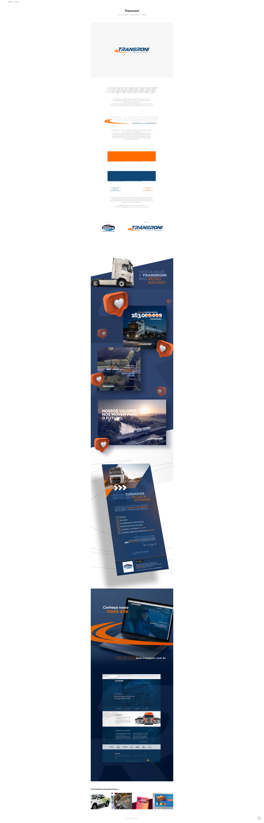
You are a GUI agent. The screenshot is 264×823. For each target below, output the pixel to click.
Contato (16, 1)
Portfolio (10, 1)
